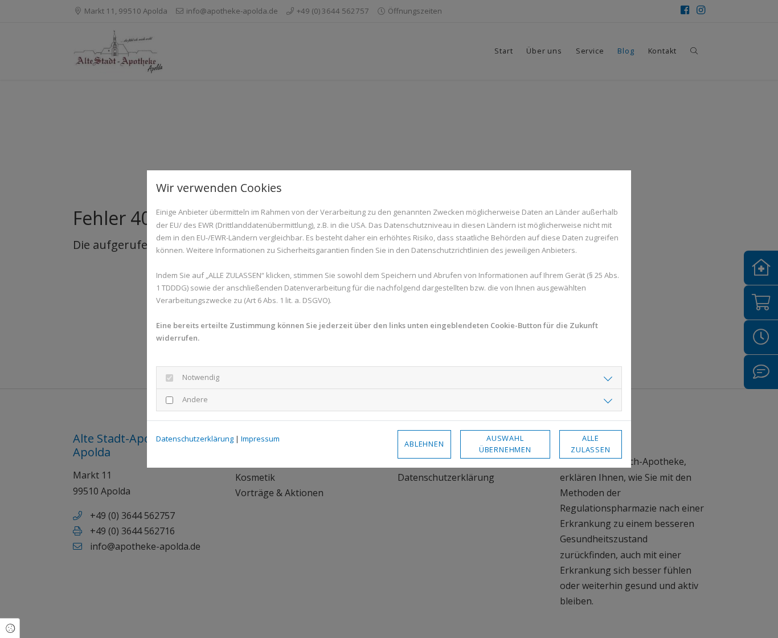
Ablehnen (424, 444)
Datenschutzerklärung (195, 438)
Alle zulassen (590, 443)
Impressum (260, 438)
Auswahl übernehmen (505, 443)
